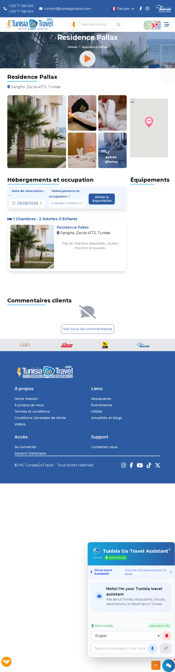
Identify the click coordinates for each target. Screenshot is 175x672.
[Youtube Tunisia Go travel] (140, 465)
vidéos (20, 424)
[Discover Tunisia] (163, 9)
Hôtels (72, 47)
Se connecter (26, 447)
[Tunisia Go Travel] (87, 372)
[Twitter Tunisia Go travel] (157, 465)
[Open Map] (152, 24)
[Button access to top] (155, 667)
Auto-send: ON (159, 625)
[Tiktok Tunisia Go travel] (149, 465)
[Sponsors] (6, 662)
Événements (101, 405)
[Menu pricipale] (167, 24)
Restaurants (101, 399)
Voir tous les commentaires (87, 329)
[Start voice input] (152, 648)
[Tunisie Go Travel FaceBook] (140, 8)
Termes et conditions (32, 411)
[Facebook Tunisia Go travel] (131, 465)
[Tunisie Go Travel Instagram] (147, 8)
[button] (149, 122)
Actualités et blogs (106, 418)
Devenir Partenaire (30, 453)
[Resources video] (87, 59)
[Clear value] (40, 203)
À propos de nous (29, 405)
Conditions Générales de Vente (40, 418)
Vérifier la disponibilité (101, 198)
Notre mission (26, 399)
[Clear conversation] (166, 635)
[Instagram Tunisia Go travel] (123, 465)
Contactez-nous (104, 447)
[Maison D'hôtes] (73, 24)
